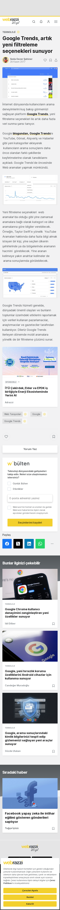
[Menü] (55, 22)
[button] (30, 190)
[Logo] (11, 21)
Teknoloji (8, 32)
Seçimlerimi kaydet (30, 522)
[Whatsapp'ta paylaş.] (41, 543)
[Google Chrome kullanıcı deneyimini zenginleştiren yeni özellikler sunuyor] (30, 584)
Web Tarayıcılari (12, 414)
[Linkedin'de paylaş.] (30, 543)
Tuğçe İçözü (12, 828)
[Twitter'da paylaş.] (18, 543)
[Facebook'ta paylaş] (7, 543)
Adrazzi (9, 402)
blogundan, (21, 133)
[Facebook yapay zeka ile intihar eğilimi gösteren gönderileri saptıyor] (30, 793)
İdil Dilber (10, 623)
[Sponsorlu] (30, 362)
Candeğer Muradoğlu (17, 685)
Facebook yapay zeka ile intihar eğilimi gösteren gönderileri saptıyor (30, 818)
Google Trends (37, 114)
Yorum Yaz (30, 449)
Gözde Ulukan (13, 751)
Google (36, 414)
